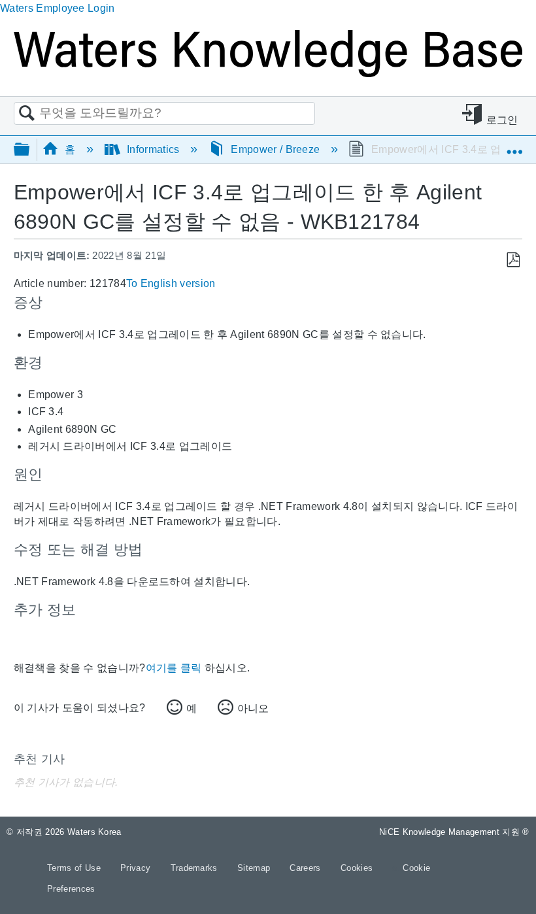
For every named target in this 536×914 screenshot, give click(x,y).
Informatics (153, 149)
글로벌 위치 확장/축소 (514, 145)
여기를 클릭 (174, 667)
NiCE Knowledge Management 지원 (454, 832)
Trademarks (196, 868)
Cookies (357, 868)
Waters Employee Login (57, 8)
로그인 (502, 120)
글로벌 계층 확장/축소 (30, 150)
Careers (307, 868)
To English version (171, 283)
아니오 (253, 708)
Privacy (137, 868)
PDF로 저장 (513, 260)
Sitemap (255, 868)
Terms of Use (75, 868)
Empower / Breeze (275, 149)
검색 (27, 114)
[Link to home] (268, 73)
